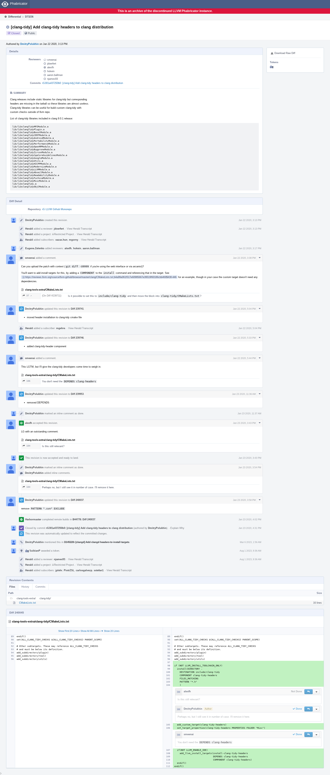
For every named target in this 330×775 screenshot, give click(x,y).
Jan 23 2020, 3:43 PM (244, 423)
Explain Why (177, 528)
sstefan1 (99, 570)
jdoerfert (51, 63)
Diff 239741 (77, 308)
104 (28, 446)
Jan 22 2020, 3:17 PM (250, 248)
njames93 (52, 78)
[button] (308, 691)
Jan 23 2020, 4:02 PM (250, 519)
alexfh (50, 67)
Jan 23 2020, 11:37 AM (249, 413)
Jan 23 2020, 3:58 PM (244, 500)
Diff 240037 (77, 500)
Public (31, 33)
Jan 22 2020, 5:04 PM (244, 309)
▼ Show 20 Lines (110, 631)
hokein (50, 71)
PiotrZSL (69, 570)
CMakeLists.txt (27, 602)
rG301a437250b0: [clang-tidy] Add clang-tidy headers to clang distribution (82, 83)
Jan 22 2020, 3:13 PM (250, 220)
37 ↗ (29, 295)
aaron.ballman (55, 75)
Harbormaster (33, 519)
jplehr (58, 570)
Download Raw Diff (284, 53)
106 (28, 381)
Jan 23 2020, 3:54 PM (249, 467)
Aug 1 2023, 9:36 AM (250, 550)
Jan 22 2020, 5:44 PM (244, 358)
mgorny (73, 239)
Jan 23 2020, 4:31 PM (250, 528)
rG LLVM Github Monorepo (57, 209)
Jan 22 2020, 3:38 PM (244, 258)
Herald (29, 228)
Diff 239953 (77, 394)
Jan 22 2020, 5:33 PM (244, 338)
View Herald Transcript (79, 228)
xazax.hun (61, 239)
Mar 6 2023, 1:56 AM (250, 542)
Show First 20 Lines (68, 631)
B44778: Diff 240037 (84, 519)
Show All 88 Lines (90, 631)
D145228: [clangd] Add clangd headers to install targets (96, 542)
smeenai (52, 59)
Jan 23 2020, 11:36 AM (244, 394)
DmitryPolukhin (29, 44)
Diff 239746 (77, 337)
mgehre (60, 328)
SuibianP (34, 550)
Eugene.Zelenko (34, 248)
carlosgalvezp (84, 570)
